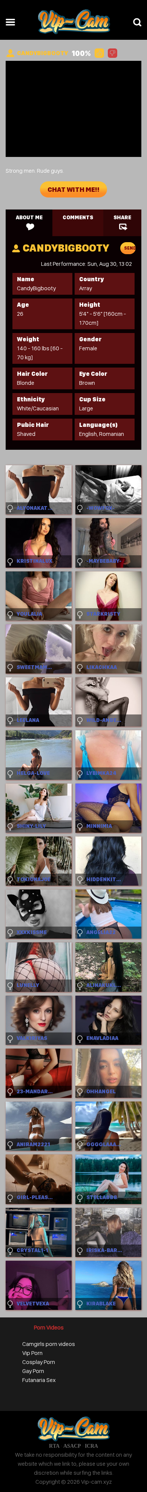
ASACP (72, 1446)
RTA (54, 1446)
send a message (130, 250)
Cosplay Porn (38, 1361)
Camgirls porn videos (48, 1343)
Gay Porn (33, 1370)
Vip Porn (32, 1352)
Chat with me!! (73, 189)
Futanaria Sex (39, 1379)
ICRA (91, 1446)
